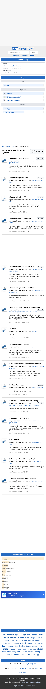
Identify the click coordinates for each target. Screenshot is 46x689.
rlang (14, 652)
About (32, 55)
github (23, 643)
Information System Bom (20, 418)
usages (40, 158)
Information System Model (19, 158)
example (38, 640)
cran (12, 640)
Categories (16, 55)
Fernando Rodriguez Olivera (31, 682)
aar (4, 635)
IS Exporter (15, 439)
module (14, 649)
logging (35, 646)
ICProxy (13, 328)
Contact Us (20, 686)
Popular (25, 55)
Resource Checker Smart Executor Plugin (26, 364)
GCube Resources (17, 385)
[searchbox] (18, 52)
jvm (17, 646)
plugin (40, 649)
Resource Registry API (18, 197)
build (41, 635)
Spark (24, 668)
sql (43, 652)
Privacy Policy (30, 686)
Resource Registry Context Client (22, 266)
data (17, 640)
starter (10, 654)
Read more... (23, 673)
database (23, 640)
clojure (34, 638)
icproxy (34, 331)
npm (20, 649)
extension (7, 643)
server (24, 652)
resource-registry (37, 347)
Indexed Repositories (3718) (23, 554)
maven (41, 646)
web (30, 654)
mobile (6, 649)
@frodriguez (31, 664)
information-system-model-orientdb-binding (24, 405)
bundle (21, 638)
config (7, 640)
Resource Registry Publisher (20, 218)
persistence (32, 649)
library (28, 646)
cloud (40, 638)
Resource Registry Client (19, 177)
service (31, 652)
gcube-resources (37, 387)
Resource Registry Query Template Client (25, 307)
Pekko (29, 668)
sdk (19, 652)
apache (18, 635)
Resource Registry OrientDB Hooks (23, 478)
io (41, 643)
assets (35, 635)
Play (19, 668)
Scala (15, 668)
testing (17, 654)
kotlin (22, 646)
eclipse (31, 640)
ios (3, 646)
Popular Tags (23, 631)
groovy (37, 643)
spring (38, 652)
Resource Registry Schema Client (22, 288)
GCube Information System (12, 66)
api (24, 635)
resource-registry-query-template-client (23, 312)
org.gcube (11, 146)
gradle (30, 643)
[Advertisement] (23, 23)
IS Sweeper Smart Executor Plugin (23, 459)
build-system (10, 638)
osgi (25, 649)
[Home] (23, 50)
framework (15, 643)
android (10, 635)
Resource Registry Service (19, 344)
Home (4, 146)
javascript (10, 646)
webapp (36, 655)
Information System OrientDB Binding (24, 401)
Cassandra (38, 668)
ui (26, 655)
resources (6, 652)
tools (23, 655)
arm (29, 635)
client (27, 638)
